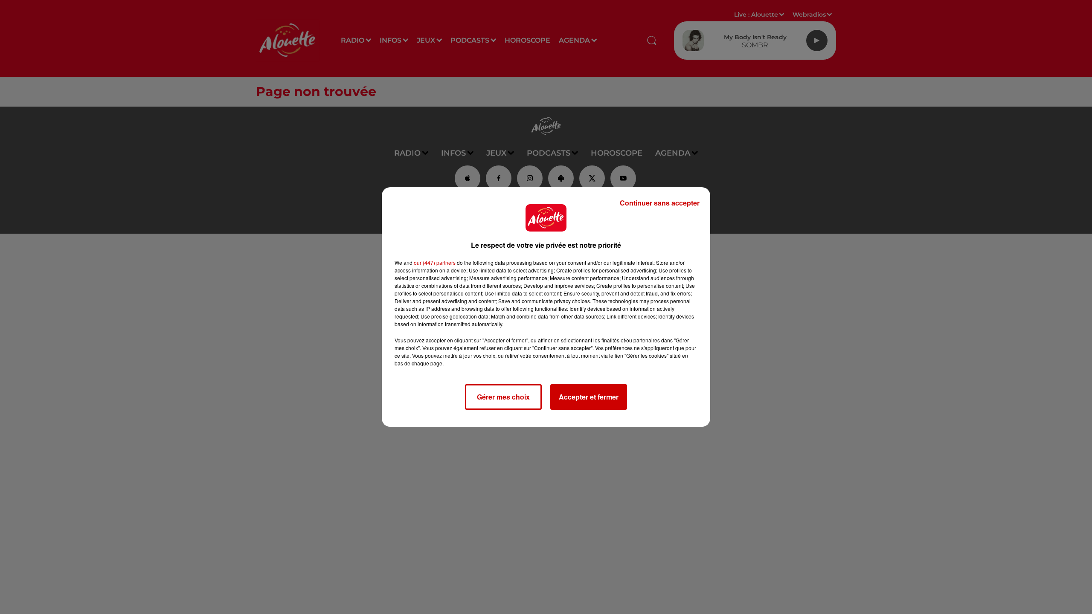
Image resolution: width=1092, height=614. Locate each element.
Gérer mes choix (503, 397)
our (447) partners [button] (435, 262)
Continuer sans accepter (660, 203)
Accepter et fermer (589, 397)
